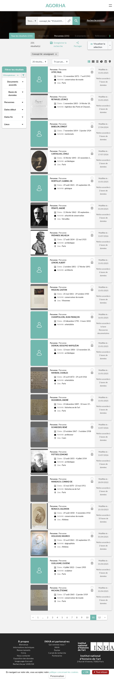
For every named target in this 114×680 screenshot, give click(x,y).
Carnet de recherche (57, 653)
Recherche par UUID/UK (23, 664)
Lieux (6, 124)
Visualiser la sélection (99, 45)
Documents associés (12, 83)
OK (87, 672)
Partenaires (57, 655)
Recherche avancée (96, 20)
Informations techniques (23, 647)
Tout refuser (101, 672)
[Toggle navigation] (111, 5)
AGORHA (55, 5)
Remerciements (23, 650)
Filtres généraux (9, 75)
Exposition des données (23, 658)
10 (87, 617)
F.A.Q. (23, 653)
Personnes (9, 102)
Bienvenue (23, 644)
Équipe (57, 650)
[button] (32, 107)
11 (93, 617)
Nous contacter (23, 655)
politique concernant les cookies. (64, 672)
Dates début (10, 109)
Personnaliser (57, 676)
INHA (57, 647)
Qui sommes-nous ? (57, 644)
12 (99, 617)
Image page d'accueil (23, 661)
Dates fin (8, 117)
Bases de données (12, 93)
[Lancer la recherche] (76, 21)
